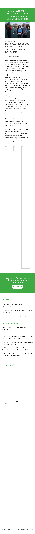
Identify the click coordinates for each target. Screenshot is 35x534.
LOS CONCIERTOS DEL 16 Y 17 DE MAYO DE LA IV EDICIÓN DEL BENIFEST (17, 354)
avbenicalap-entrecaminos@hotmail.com (16, 317)
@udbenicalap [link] (24, 98)
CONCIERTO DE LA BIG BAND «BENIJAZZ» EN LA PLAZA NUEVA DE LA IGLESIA (17, 337)
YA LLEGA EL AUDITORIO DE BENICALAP (15, 333)
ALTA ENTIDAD (17, 286)
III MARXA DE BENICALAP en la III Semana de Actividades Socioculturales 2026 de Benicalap (16, 349)
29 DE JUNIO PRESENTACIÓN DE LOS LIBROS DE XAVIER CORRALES (17, 343)
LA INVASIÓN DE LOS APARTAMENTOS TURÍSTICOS (15, 328)
